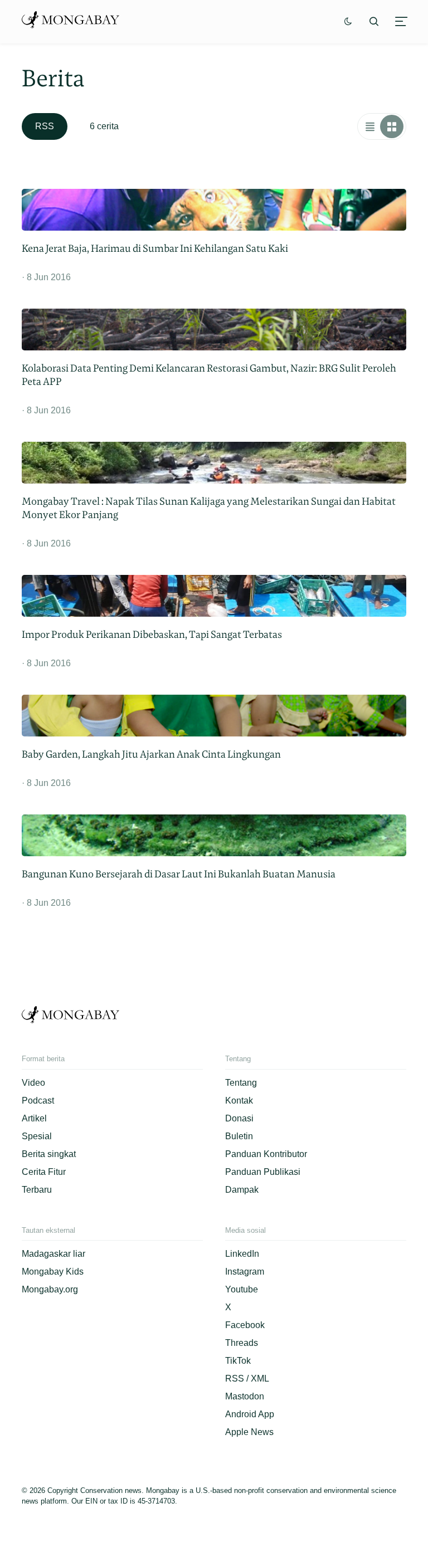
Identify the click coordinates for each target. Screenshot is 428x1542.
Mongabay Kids (53, 1271)
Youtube (241, 1289)
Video (33, 1082)
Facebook (245, 1325)
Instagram (244, 1271)
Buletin (239, 1136)
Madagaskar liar (53, 1253)
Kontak (239, 1100)
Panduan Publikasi (262, 1172)
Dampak (242, 1189)
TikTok (238, 1360)
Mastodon (244, 1396)
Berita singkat (49, 1154)
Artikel (34, 1118)
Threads (241, 1343)
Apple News (249, 1432)
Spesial (37, 1136)
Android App (249, 1414)
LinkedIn (242, 1253)
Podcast (38, 1100)
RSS (44, 126)
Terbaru (37, 1189)
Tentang (241, 1082)
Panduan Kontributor (266, 1154)
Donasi (239, 1118)
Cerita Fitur (44, 1172)
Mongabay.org (50, 1289)
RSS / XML (247, 1378)
